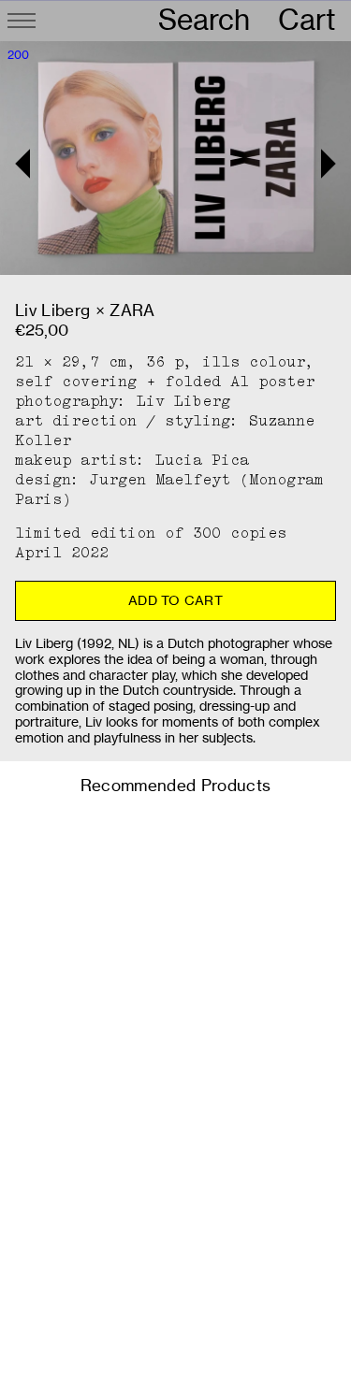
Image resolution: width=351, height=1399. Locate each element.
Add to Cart (175, 600)
